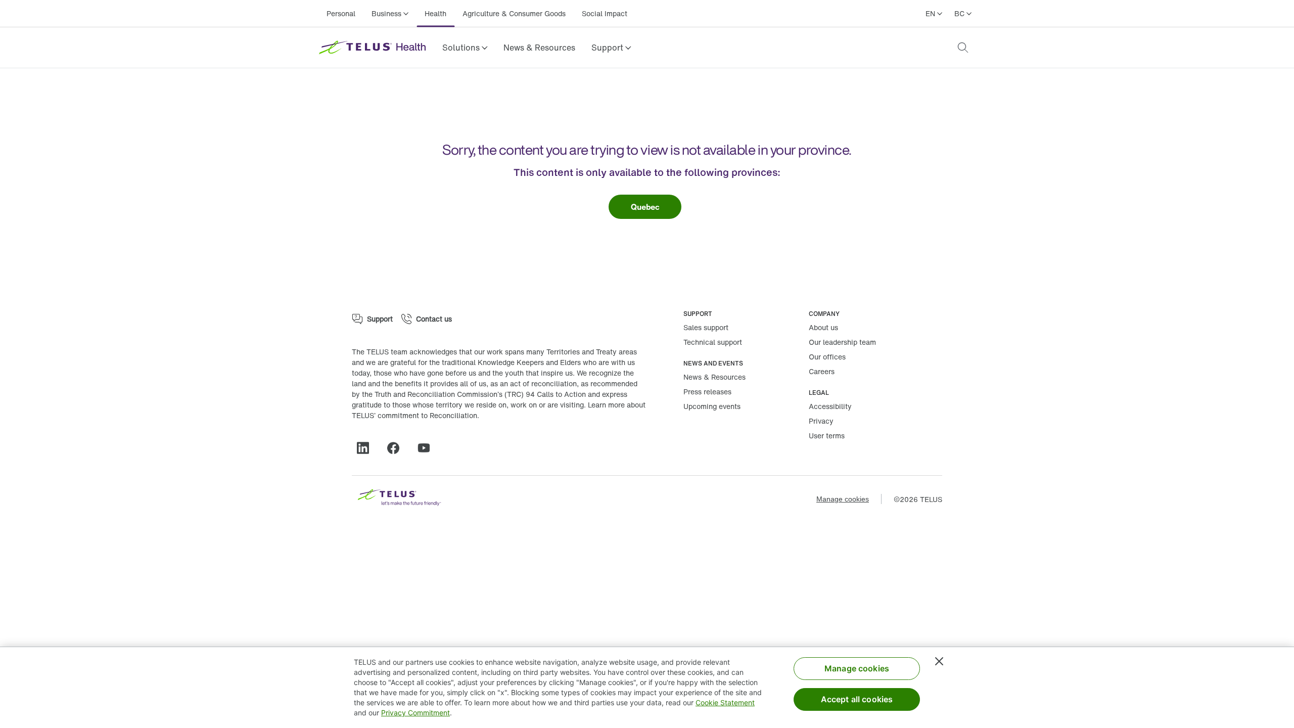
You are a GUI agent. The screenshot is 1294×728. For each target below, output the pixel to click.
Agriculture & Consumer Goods (514, 13)
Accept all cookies (857, 699)
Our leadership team (842, 342)
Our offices (827, 356)
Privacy (821, 421)
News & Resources (539, 47)
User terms (827, 435)
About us (823, 327)
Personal (341, 13)
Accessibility (830, 406)
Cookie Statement (725, 702)
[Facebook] (397, 448)
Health (435, 13)
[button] (464, 47)
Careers (822, 371)
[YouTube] (427, 448)
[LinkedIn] (367, 448)
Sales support (705, 327)
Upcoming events (712, 406)
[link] (539, 47)
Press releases (707, 391)
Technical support (712, 342)
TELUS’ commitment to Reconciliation (414, 415)
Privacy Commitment (415, 712)
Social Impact (604, 13)
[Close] (939, 661)
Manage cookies (842, 499)
